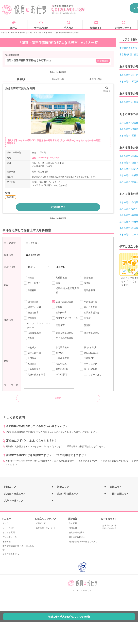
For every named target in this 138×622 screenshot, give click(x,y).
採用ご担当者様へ (11, 554)
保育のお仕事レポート (46, 528)
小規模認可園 (90, 301)
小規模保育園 (62, 358)
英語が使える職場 (36, 374)
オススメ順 (95, 79)
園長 (58, 283)
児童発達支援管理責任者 (67, 290)
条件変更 (104, 61)
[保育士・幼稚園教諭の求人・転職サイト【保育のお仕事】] (24, 10)
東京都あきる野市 (128, 48)
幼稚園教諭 (61, 277)
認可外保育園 (90, 307)
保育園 (31, 338)
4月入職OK (61, 363)
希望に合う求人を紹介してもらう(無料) (69, 616)
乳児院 (87, 325)
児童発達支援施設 (64, 333)
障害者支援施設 (91, 333)
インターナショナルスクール (39, 325)
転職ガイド (41, 523)
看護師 (87, 283)
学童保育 (32, 318)
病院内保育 (33, 312)
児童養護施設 (34, 333)
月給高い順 (58, 79)
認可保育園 (33, 301)
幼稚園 (59, 307)
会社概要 (73, 523)
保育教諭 (88, 277)
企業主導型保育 (91, 312)
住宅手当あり (62, 347)
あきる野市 (48, 32)
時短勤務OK (62, 369)
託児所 (87, 318)
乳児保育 (32, 363)
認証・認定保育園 (64, 301)
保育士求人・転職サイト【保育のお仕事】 (17, 32)
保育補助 (32, 290)
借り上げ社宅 (34, 353)
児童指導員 (89, 290)
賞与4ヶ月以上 (91, 347)
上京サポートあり (92, 374)
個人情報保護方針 (77, 532)
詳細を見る (59, 207)
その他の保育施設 (64, 338)
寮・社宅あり (90, 369)
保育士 (31, 277)
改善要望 (7, 541)
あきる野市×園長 (127, 135)
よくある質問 (9, 532)
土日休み (32, 358)
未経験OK (89, 358)
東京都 (38, 32)
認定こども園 (34, 307)
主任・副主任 (34, 283)
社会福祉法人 (34, 369)
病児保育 (60, 325)
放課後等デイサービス (67, 318)
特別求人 (32, 347)
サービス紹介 (9, 528)
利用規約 (73, 528)
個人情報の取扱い (77, 537)
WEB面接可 (61, 374)
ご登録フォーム (10, 537)
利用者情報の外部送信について (83, 541)
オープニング (90, 363)
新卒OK (59, 353)
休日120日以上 (91, 353)
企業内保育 (61, 312)
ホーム (6, 523)
